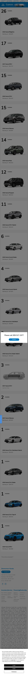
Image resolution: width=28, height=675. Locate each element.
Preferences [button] (19, 661)
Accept (14, 665)
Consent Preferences (0, 419)
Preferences (14, 671)
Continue (14, 339)
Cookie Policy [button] (13, 660)
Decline (14, 668)
